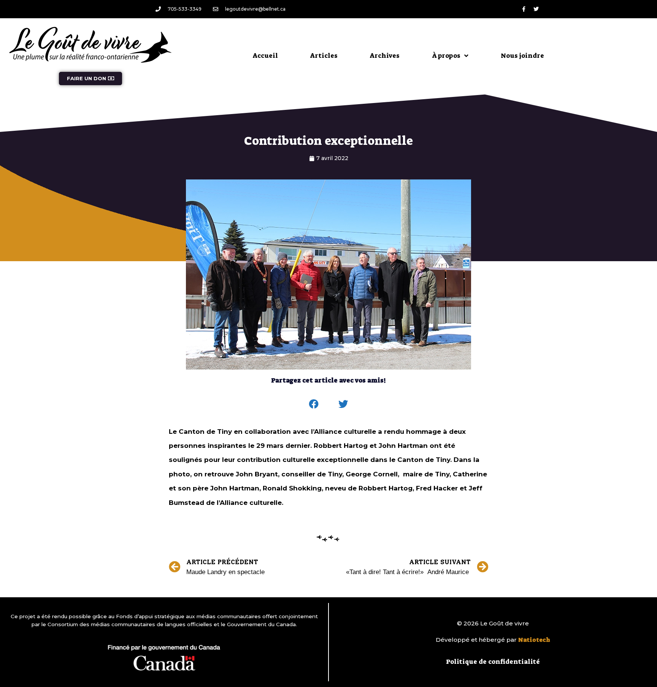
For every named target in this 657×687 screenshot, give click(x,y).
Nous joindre (522, 55)
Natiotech (534, 640)
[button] (314, 404)
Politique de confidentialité (493, 661)
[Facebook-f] (523, 9)
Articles (324, 55)
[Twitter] (536, 9)
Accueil (265, 55)
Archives (385, 55)
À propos (446, 55)
